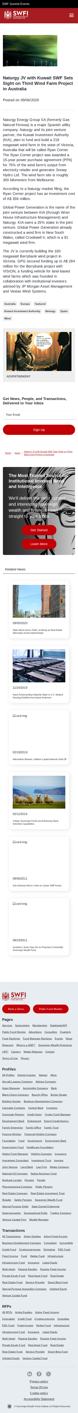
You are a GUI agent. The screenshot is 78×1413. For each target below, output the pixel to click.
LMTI (5, 1051)
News (69, 1038)
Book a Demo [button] (16, 1009)
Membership (39, 1025)
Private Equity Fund (13, 1275)
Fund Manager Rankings (37, 1038)
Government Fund (13, 1147)
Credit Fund (9, 1249)
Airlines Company (46, 1081)
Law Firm (41, 1167)
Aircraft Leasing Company (17, 1081)
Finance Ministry (12, 1134)
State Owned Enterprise (46, 1206)
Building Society (11, 1101)
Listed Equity (50, 1262)
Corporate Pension (13, 1114)
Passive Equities (27, 1269)
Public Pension (44, 1186)
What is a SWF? (25, 1045)
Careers (16, 1051)
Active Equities (32, 1236)
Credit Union (34, 1114)
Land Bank (26, 1167)
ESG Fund (64, 1249)
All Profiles (8, 1075)
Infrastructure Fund (13, 1262)
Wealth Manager (39, 1219)
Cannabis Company (13, 1107)
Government (34, 1140)
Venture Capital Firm (14, 1219)
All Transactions (11, 1236)
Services (7, 1025)
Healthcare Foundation (39, 1147)
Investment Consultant (15, 1160)
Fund (22, 1140)
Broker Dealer (59, 1094)
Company (52, 1107)
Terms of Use (10, 1058)
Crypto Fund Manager (58, 1114)
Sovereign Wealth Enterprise (55, 1045)
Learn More (43, 545)
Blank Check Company (15, 1094)
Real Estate (57, 1275)
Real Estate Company (15, 1193)
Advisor (43, 1075)
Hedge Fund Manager (15, 1153)
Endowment (34, 1121)
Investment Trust (41, 1160)
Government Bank (55, 1140)
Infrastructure (55, 1256)
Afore (53, 1075)
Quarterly (65, 1032)
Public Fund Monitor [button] (51, 1009)
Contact (49, 1051)
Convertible (66, 1242)
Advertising (35, 1032)
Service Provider (35, 1282)
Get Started (43, 531)
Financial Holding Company (40, 1134)
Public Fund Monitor (14, 1032)
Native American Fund (44, 1173)
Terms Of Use (39, 1387)
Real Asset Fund (37, 1275)
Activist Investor (26, 1075)
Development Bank (13, 1121)
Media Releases (33, 1051)
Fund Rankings (11, 1038)
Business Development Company (43, 1101)
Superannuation (11, 1213)
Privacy (25, 1058)
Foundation (9, 1140)
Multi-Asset (8, 1269)
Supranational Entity (35, 1213)
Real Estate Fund (12, 1282)
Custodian (63, 1318)
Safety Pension (23, 1199)
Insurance (60, 1153)
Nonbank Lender (12, 1180)
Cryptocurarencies (30, 1249)
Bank (54, 1088)
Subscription (22, 1025)
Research (7, 1045)
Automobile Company (35, 1088)
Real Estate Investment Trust (48, 1193)
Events (59, 1038)
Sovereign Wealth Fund (48, 1199)
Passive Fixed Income (53, 1269)
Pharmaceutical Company (17, 1186)
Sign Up (39, 430)
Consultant (50, 1242)
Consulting (51, 1032)
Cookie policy (39, 1393)
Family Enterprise (12, 1127)
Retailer (6, 1199)
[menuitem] (8, 1027)
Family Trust (51, 1127)
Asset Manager (11, 1088)
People (41, 1180)
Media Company (59, 1167)
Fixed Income (10, 1256)
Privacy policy (39, 1381)
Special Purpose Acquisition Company (24, 1288)
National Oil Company (15, 1173)
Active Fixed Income (55, 1236)
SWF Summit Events (15, 3)
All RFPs (7, 1312)
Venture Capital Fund (14, 1295)
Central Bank (36, 1107)
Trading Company (60, 1213)
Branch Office (40, 1094)
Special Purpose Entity (15, 1206)
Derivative (49, 1249)
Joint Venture (10, 1167)
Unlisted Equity (58, 1288)
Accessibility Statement (39, 1399)
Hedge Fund (37, 1256)
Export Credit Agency (56, 1121)
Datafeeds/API (58, 1025)
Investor (58, 1160)
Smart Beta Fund (58, 1282)
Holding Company (41, 1153)
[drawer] (71, 15)
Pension (29, 1180)
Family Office (33, 1127)
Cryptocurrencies (44, 1318)
